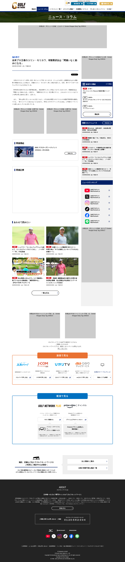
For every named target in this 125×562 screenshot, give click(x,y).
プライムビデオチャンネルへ (74, 419)
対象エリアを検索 (102, 377)
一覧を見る (45, 293)
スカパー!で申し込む (22, 377)
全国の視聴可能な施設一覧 (87, 468)
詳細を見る (70, 153)
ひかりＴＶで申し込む (61, 377)
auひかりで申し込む (82, 377)
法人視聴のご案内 (88, 461)
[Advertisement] (45, 191)
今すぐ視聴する (48, 419)
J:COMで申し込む (41, 377)
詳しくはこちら (62, 348)
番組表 (97, 114)
